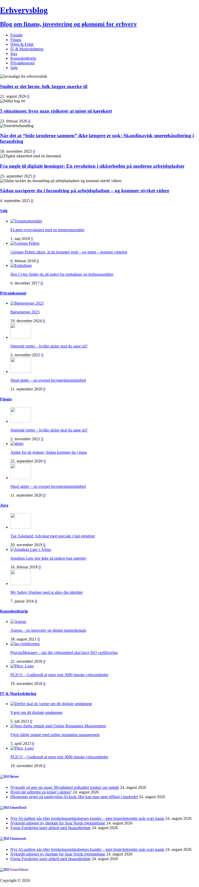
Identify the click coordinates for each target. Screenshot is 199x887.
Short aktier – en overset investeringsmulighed (48, 380)
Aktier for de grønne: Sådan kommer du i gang (48, 452)
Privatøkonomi (22, 63)
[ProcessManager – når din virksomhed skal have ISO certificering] (25, 644)
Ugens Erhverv (19, 869)
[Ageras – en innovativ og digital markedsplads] (18, 621)
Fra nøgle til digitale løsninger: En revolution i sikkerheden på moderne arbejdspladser (92, 166)
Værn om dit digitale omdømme (36, 712)
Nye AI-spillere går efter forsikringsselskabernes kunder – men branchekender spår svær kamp (87, 818)
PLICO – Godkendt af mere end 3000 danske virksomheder (59, 675)
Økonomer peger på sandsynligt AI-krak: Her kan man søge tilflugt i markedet (74, 797)
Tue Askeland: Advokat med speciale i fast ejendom (52, 536)
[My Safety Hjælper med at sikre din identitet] (20, 583)
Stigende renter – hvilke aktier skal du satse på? (49, 346)
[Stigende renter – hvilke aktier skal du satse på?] (20, 337)
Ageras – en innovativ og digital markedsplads (48, 630)
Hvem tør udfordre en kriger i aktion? (41, 792)
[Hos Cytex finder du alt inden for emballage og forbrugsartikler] (21, 265)
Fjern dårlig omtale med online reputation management (55, 734)
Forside (16, 35)
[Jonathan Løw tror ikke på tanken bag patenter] (30, 549)
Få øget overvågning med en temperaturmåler (47, 230)
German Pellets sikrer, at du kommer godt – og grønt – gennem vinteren (68, 252)
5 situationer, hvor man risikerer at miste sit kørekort (56, 111)
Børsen (14, 776)
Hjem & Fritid (21, 44)
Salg (14, 67)
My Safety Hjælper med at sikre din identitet (46, 592)
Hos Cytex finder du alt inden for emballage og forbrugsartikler (61, 274)
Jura (13, 53)
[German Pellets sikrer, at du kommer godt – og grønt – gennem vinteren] (24, 243)
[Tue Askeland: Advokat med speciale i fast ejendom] (20, 527)
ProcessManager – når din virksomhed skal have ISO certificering (64, 652)
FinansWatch (18, 807)
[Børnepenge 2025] (27, 303)
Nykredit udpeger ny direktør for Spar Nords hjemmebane (57, 823)
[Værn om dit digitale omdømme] (51, 703)
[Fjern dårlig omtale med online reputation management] (58, 726)
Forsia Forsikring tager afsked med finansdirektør (50, 828)
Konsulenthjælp (23, 58)
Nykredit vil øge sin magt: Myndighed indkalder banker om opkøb (64, 787)
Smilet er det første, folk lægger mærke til (43, 86)
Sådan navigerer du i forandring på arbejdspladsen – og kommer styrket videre (84, 190)
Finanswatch (18, 838)
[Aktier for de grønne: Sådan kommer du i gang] (17, 443)
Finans (15, 39)
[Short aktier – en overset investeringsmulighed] (20, 371)
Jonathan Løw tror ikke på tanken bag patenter (48, 558)
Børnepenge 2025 (25, 312)
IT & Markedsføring (27, 49)
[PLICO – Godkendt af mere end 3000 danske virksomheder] (22, 666)
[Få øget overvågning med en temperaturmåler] (26, 221)
